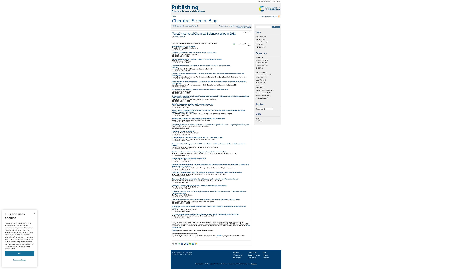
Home (260, 1)
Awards (258, 57)
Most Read (259, 83)
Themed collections (262, 95)
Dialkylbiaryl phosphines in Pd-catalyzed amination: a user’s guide (194, 53)
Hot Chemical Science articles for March (185, 26)
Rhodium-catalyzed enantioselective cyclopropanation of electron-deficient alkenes (200, 152)
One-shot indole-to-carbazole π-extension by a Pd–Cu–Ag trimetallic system (197, 137)
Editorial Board (260, 39)
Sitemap (266, 258)
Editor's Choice (260, 72)
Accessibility (252, 258)
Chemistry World (261, 60)
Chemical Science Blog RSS (269, 17)
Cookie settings (19, 260)
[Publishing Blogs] (226, 9)
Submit (174, 230)
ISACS (258, 68)
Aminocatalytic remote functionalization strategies (189, 158)
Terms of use (252, 252)
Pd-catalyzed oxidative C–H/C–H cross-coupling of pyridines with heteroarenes (198, 118)
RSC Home (259, 44)
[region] (19, 238)
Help (264, 252)
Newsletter (259, 88)
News (257, 85)
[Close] (34, 213)
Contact (265, 255)
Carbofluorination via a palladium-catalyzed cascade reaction (192, 104)
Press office (237, 258)
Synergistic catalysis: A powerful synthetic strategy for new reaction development (199, 185)
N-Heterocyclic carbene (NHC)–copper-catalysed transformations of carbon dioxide (200, 90)
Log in (258, 118)
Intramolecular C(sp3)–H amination (183, 46)
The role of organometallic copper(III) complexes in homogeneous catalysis (197, 59)
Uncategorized (260, 98)
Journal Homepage (262, 42)
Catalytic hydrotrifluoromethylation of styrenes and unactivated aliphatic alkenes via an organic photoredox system (210, 125)
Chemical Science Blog (194, 20)
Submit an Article (261, 47)
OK (19, 254)
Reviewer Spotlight (262, 93)
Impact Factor (260, 80)
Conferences (260, 65)
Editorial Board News (262, 75)
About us (236, 252)
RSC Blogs (259, 121)
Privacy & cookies (254, 255)
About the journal (261, 37)
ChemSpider (276, 1)
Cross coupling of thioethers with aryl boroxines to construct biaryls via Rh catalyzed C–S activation (205, 214)
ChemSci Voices (261, 63)
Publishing (266, 1)
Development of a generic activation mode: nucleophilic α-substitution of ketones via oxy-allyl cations (206, 200)
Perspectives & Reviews (263, 90)
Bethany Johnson (179, 37)
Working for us (237, 255)
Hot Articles (259, 77)
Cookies (254, 264)
